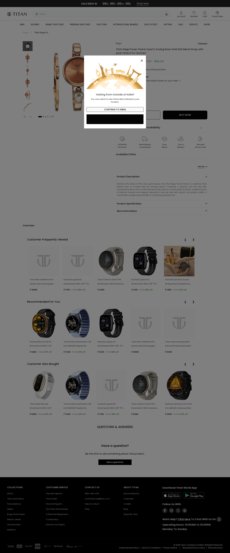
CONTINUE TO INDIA (115, 109)
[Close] (115, 58)
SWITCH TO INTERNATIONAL (115, 119)
